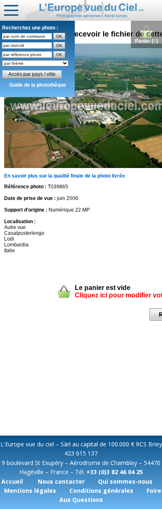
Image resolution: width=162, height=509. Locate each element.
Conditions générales (101, 490)
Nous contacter (61, 481)
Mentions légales (30, 490)
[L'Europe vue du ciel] (94, 10)
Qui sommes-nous (125, 481)
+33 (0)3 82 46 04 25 (114, 472)
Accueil (12, 481)
